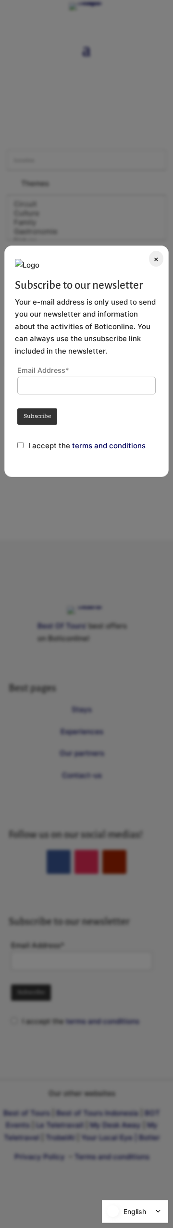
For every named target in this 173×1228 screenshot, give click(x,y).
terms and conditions (109, 445)
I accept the (50, 445)
